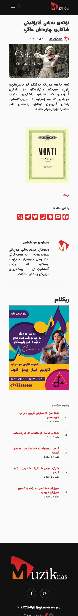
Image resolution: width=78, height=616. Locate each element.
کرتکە (65, 195)
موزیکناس (55, 38)
